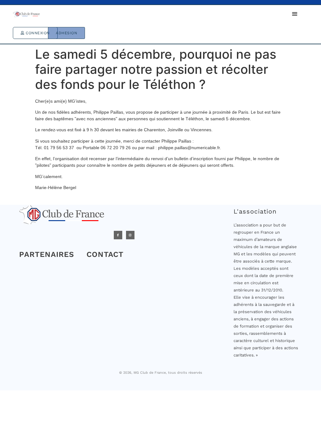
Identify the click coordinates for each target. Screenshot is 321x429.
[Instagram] (130, 235)
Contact (105, 254)
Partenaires (46, 254)
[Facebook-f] (118, 235)
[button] (294, 13)
